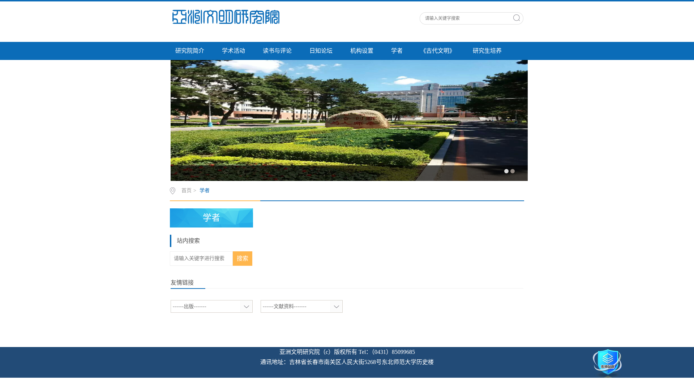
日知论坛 (321, 51)
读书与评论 (277, 51)
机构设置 (361, 51)
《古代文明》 (437, 51)
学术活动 (233, 51)
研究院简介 (189, 51)
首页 (186, 190)
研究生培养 (487, 51)
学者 (397, 51)
